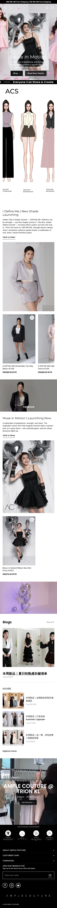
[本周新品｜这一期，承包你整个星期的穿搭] (13, 738)
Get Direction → (28, 802)
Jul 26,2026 (30, 741)
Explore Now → (28, 73)
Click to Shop (9, 435)
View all (49, 622)
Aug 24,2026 (8, 677)
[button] (5, 7)
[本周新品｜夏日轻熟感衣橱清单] (28, 647)
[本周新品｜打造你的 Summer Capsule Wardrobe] (13, 719)
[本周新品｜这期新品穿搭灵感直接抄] (13, 701)
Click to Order (9, 237)
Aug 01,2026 (31, 723)
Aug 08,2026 (31, 704)
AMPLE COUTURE (13, 904)
